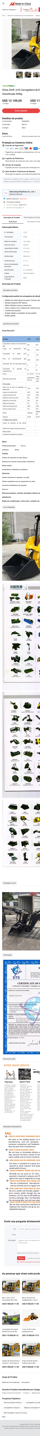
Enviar (21, 1258)
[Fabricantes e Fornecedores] (20, 4)
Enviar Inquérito (21, 111)
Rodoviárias (25, 1382)
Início (3, 15)
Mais (4, 1417)
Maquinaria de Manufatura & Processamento (20, 15)
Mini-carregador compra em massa (15, 1413)
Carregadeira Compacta (12, 1408)
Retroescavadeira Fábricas (13, 1402)
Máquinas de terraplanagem (11, 1382)
